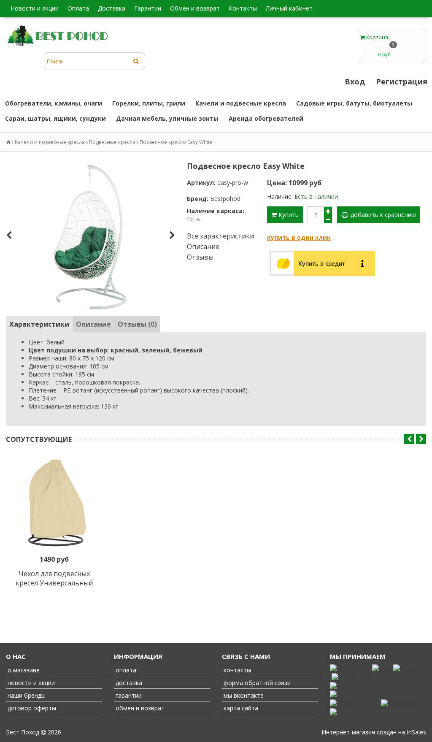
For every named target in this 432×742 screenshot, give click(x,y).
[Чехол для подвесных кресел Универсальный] (54, 504)
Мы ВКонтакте (243, 695)
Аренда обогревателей (266, 118)
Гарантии (147, 8)
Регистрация (401, 81)
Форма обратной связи (256, 683)
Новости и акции (35, 8)
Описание (203, 246)
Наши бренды (26, 695)
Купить (288, 215)
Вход (355, 81)
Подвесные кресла (112, 142)
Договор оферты (31, 708)
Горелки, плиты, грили (148, 103)
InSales (416, 732)
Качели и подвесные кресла (240, 103)
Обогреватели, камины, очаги (53, 103)
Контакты (243, 8)
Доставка (111, 8)
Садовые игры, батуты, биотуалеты (354, 103)
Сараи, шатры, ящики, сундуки (55, 118)
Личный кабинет (289, 8)
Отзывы (200, 257)
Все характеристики (220, 236)
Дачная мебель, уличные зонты (167, 118)
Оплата (78, 8)
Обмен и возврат (195, 8)
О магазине (23, 670)
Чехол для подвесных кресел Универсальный (54, 578)
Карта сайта (240, 708)
